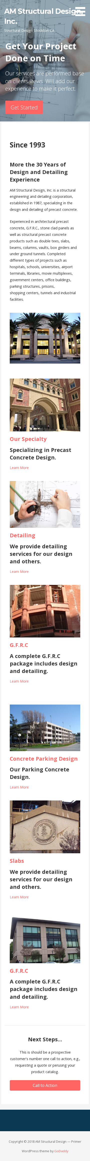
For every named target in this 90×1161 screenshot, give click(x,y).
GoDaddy (61, 1151)
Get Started (24, 107)
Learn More (19, 467)
